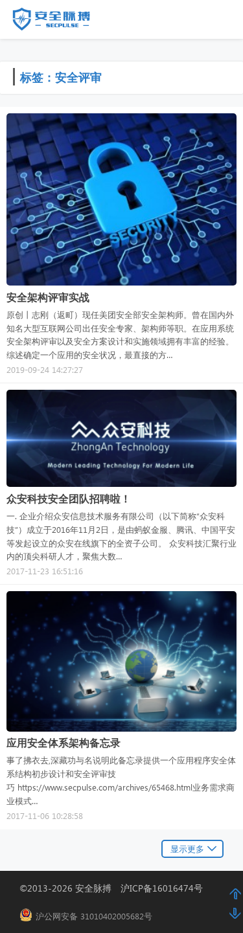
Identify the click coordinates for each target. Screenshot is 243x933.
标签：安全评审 (61, 77)
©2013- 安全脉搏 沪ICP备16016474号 (115, 888)
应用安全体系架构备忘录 (63, 742)
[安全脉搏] (61, 22)
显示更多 (187, 848)
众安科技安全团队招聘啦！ (68, 498)
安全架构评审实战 (47, 297)
